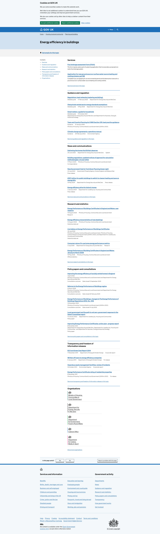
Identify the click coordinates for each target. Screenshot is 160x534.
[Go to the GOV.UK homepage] (47, 29)
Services (44, 62)
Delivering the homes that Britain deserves (83, 150)
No (71, 460)
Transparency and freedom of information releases (50, 75)
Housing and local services (77, 492)
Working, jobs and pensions (77, 507)
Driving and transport (47, 507)
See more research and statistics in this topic (80, 262)
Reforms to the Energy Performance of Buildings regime (87, 286)
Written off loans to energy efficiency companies (85, 358)
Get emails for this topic (50, 53)
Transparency (99, 500)
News (97, 485)
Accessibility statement (67, 518)
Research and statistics (48, 69)
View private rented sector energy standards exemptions (87, 105)
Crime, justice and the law (49, 500)
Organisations (46, 78)
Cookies (54, 518)
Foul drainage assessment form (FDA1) (81, 65)
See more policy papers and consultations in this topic (83, 336)
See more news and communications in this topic (81, 197)
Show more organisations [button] (75, 450)
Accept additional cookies (50, 23)
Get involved (99, 507)
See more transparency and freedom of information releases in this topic (88, 381)
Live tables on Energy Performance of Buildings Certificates (89, 229)
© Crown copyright (113, 529)
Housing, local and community (54, 34)
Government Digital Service (72, 521)
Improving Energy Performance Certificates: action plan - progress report (93, 324)
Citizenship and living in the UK (50, 496)
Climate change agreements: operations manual (85, 132)
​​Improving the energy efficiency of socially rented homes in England (91, 274)
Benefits (43, 481)
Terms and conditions (90, 518)
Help (41, 518)
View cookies (85, 23)
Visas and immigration (75, 503)
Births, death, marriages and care (51, 485)
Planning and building (71, 34)
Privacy (47, 518)
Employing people (74, 485)
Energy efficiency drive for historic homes (82, 187)
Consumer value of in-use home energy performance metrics (89, 243)
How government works (103, 503)
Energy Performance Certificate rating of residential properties (90, 372)
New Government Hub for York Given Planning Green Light (88, 169)
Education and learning (75, 481)
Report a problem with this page (107, 460)
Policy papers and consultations (51, 72)
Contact (79, 518)
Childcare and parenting (48, 492)
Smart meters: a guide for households (81, 112)
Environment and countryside (77, 488)
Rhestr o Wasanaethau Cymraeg (51, 521)
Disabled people (45, 503)
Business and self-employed (49, 488)
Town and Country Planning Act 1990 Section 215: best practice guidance (93, 122)
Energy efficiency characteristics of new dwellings (85, 220)
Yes (61, 460)
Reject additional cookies (70, 23)
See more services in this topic (76, 86)
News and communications (50, 67)
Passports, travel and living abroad (79, 500)
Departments (99, 481)
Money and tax (73, 496)
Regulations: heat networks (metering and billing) (85, 97)
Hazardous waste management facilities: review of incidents (89, 365)
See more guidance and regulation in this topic (81, 139)
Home (42, 34)
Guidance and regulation (49, 64)
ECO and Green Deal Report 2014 (79, 351)
